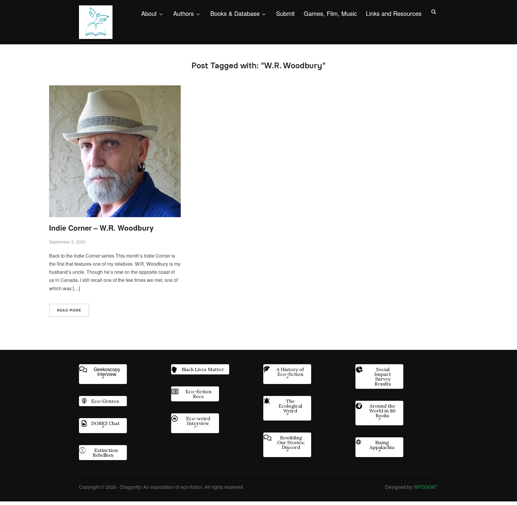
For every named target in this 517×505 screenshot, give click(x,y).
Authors (183, 13)
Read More (69, 310)
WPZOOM (424, 486)
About (149, 13)
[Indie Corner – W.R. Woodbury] (115, 89)
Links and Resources (394, 13)
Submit (285, 13)
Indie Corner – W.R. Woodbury (101, 228)
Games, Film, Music (330, 13)
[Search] (434, 11)
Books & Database (235, 13)
